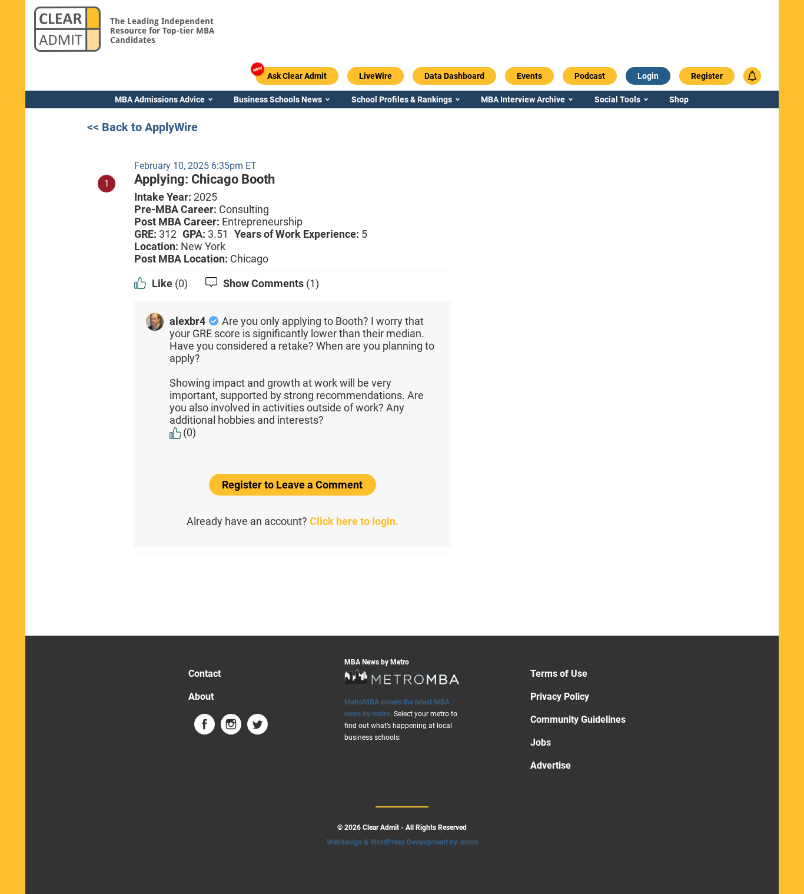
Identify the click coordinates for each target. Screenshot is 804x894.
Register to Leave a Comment (292, 484)
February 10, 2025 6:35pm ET (195, 165)
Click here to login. (354, 521)
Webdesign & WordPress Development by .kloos (402, 842)
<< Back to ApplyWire (142, 127)
